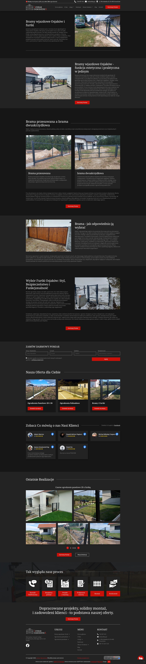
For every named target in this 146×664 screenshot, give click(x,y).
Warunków (100, 661)
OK (109, 661)
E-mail (52, 351)
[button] (67, 548)
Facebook (117, 425)
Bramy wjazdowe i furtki (61, 634)
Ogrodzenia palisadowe (61, 637)
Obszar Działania (87, 7)
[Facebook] (27, 645)
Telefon (76, 351)
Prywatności (93, 661)
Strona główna (59, 7)
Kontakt (101, 7)
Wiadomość (102, 351)
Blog (96, 7)
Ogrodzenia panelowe (61, 639)
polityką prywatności (37, 360)
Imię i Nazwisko (31, 351)
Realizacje (78, 7)
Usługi (71, 7)
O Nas (66, 7)
